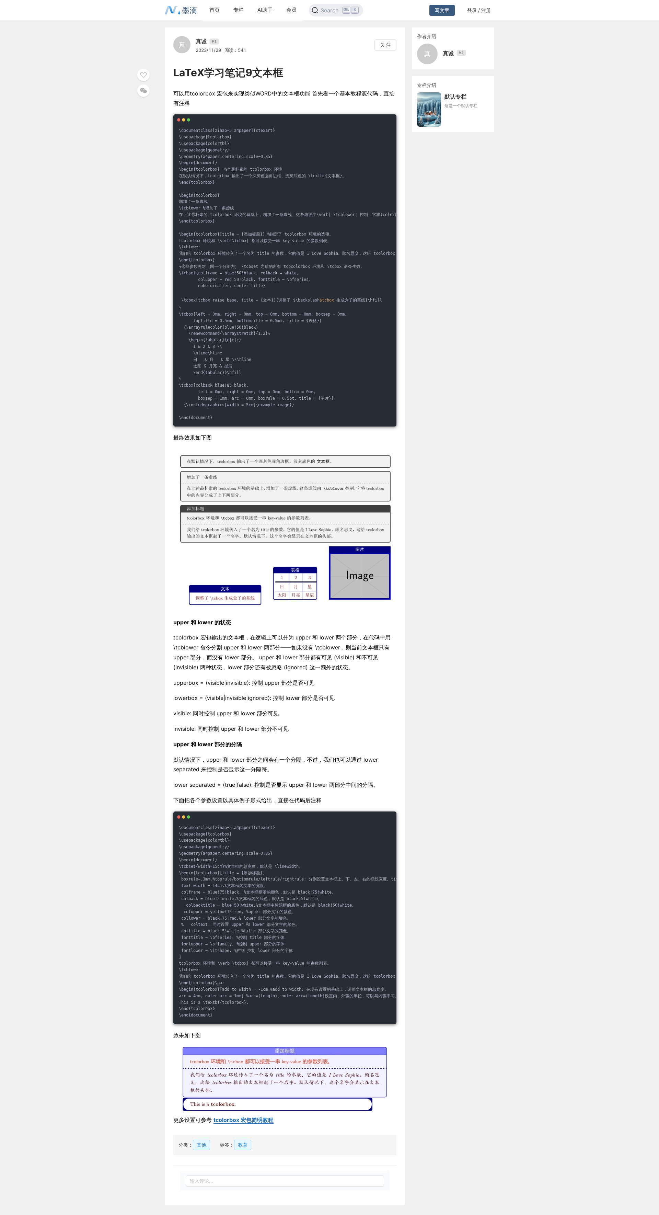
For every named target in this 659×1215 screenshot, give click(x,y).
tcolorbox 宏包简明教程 (243, 1119)
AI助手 (265, 10)
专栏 (238, 10)
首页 (214, 10)
